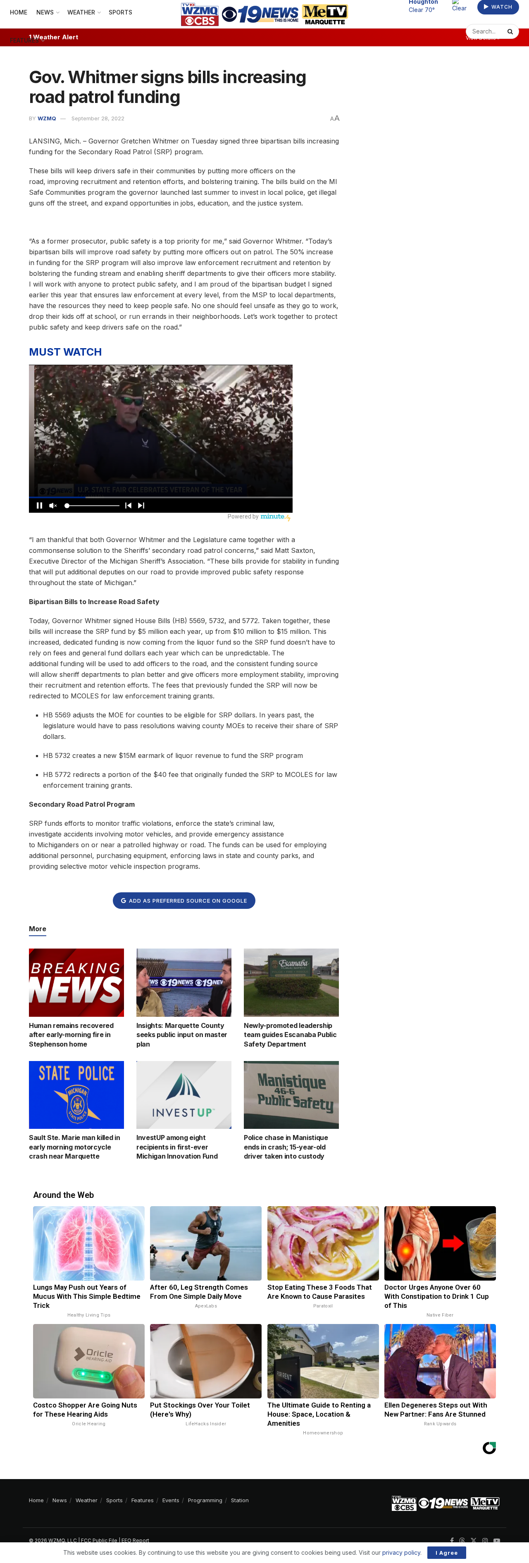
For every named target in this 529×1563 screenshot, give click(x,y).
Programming (205, 1500)
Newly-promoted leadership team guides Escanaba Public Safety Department (290, 1034)
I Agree (447, 1552)
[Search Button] (511, 31)
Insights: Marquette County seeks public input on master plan (181, 1034)
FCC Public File (99, 1540)
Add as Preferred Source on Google (187, 900)
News (59, 1500)
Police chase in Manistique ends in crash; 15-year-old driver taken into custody (286, 1146)
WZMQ (47, 118)
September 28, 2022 (97, 118)
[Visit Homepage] (264, 14)
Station (240, 1500)
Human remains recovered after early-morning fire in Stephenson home (71, 1034)
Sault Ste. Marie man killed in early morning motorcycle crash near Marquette (74, 1146)
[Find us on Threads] (462, 1541)
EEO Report (135, 1540)
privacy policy (401, 1552)
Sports (114, 1500)
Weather (87, 1500)
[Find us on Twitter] (473, 1541)
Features (24, 40)
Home (36, 1500)
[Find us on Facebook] (452, 1541)
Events (170, 1500)
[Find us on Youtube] (496, 1541)
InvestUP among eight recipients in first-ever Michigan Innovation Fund (176, 1146)
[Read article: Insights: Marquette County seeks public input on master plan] (183, 982)
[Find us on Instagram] (485, 1541)
